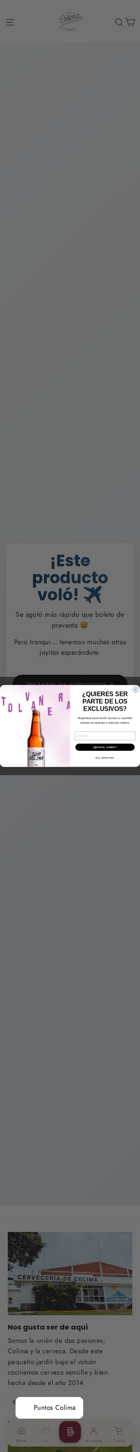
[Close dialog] (135, 689)
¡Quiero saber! (105, 747)
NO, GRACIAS (105, 758)
